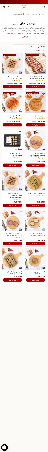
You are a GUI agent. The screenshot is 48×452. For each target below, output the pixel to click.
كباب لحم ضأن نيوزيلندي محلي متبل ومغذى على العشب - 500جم (15, 195)
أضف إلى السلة (36, 86)
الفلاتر (40, 46)
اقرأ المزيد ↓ (24, 37)
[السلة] (4, 7)
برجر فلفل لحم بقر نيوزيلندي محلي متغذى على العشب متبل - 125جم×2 (37, 155)
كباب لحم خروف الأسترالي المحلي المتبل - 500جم (14, 273)
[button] (4, 447)
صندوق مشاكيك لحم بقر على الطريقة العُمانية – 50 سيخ (37, 77)
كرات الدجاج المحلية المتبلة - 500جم (16, 154)
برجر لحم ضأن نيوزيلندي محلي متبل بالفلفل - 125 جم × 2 (13, 234)
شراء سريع (12, 125)
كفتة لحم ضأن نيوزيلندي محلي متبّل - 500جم (38, 273)
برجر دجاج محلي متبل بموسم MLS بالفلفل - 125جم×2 (37, 234)
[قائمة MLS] (44, 7)
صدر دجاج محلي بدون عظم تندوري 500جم (16, 116)
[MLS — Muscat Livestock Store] (24, 7)
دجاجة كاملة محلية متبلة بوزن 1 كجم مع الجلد (38, 116)
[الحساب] (8, 7)
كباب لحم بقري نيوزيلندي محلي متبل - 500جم (15, 77)
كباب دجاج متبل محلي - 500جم (36, 193)
